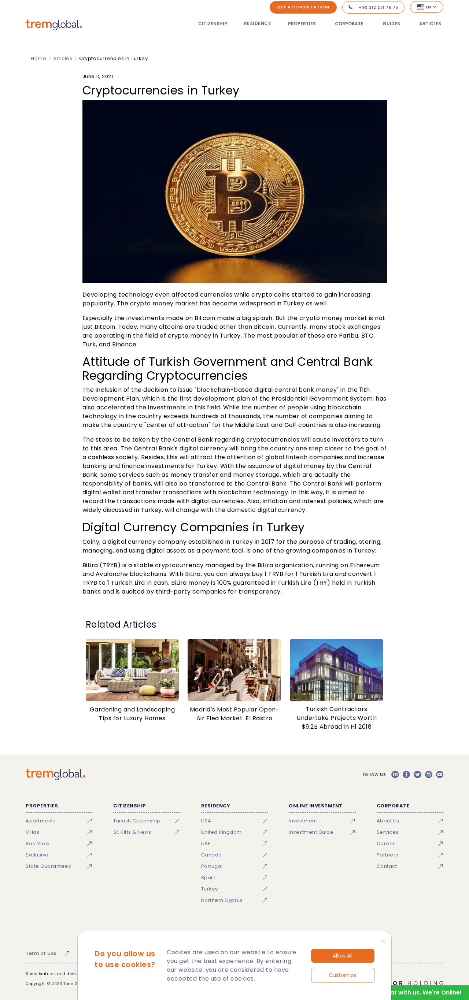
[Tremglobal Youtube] (439, 774)
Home (38, 58)
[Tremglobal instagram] (428, 774)
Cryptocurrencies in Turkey (113, 58)
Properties (302, 24)
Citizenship (212, 24)
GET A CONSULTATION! (303, 7)
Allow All (342, 955)
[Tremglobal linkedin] (395, 774)
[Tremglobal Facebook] (406, 774)
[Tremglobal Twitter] (417, 774)
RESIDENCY (258, 23)
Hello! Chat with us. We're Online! (413, 992)
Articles (430, 24)
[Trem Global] (55, 774)
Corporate (349, 24)
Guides (391, 24)
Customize (343, 975)
